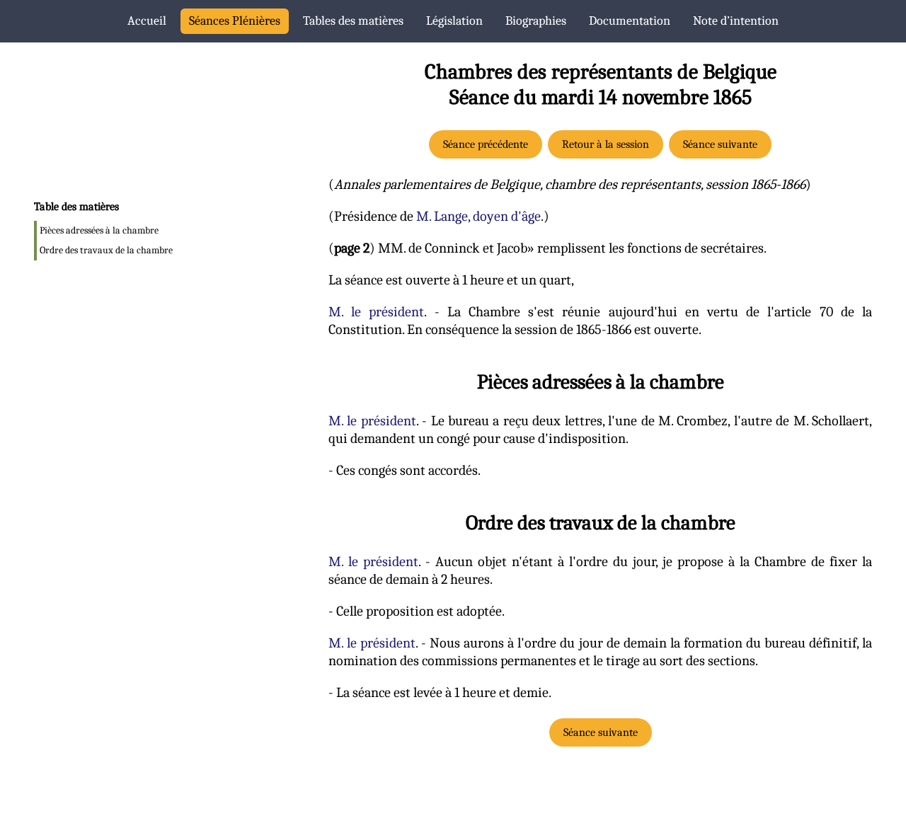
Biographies (535, 20)
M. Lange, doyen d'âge (478, 216)
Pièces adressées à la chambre (99, 230)
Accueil (146, 20)
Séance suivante (720, 144)
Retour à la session (605, 144)
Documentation (629, 20)
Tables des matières (353, 20)
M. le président (376, 312)
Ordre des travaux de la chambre (106, 250)
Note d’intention (736, 20)
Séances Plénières (234, 20)
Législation (454, 20)
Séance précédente (485, 144)
